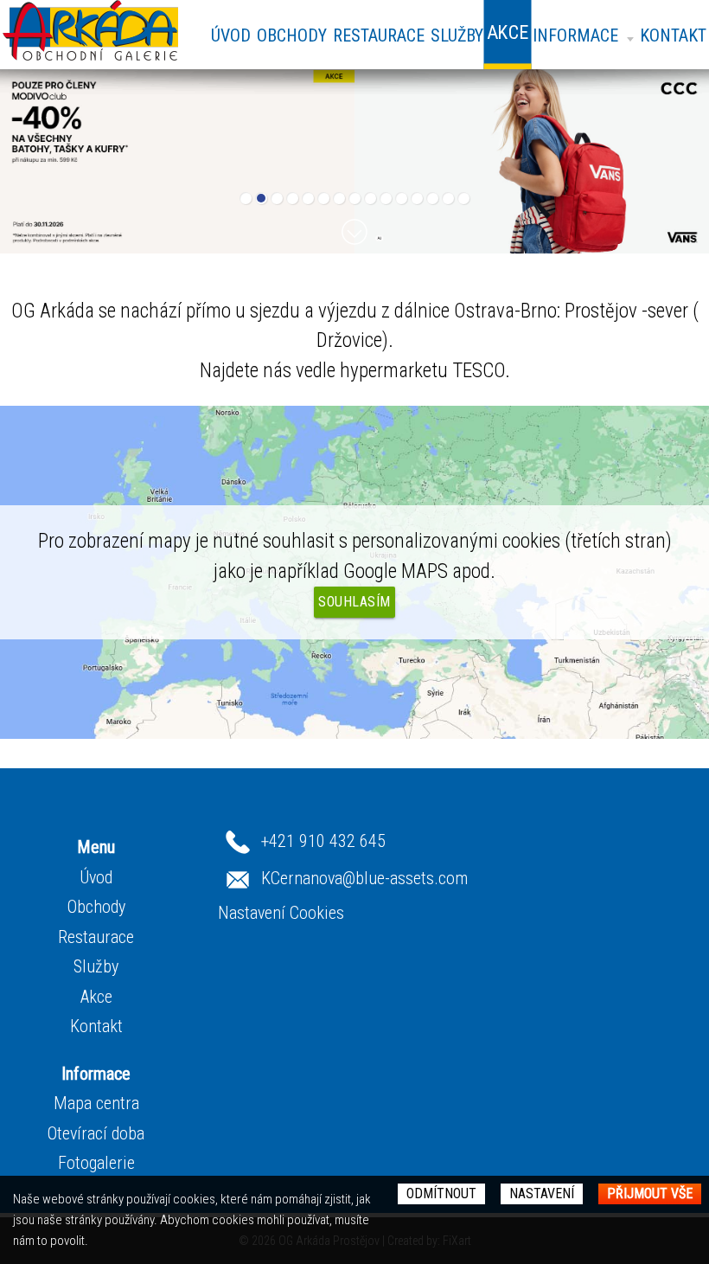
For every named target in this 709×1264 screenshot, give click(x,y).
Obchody (292, 35)
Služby (457, 35)
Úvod (231, 35)
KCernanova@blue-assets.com (364, 878)
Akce (96, 996)
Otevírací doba (96, 1133)
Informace (575, 35)
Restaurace (379, 35)
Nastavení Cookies (281, 912)
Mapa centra (96, 1103)
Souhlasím (354, 602)
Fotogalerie (96, 1162)
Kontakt (673, 35)
